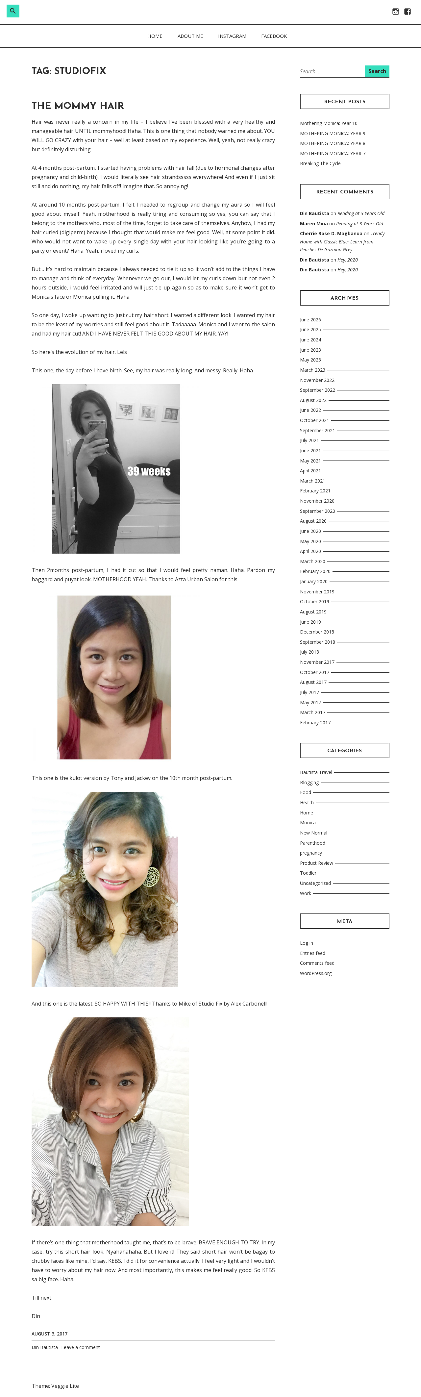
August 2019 (313, 612)
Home (154, 36)
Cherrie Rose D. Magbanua (331, 233)
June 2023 (310, 350)
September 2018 (317, 642)
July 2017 (309, 692)
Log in (306, 943)
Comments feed (317, 963)
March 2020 (312, 561)
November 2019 (317, 591)
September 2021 (317, 430)
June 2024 (310, 340)
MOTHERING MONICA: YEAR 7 (332, 153)
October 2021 (314, 420)
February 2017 (315, 722)
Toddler (308, 873)
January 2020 (314, 581)
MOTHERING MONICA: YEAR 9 (332, 133)
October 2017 (314, 672)
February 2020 (315, 571)
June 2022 (310, 410)
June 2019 (310, 622)
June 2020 (310, 531)
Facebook (274, 36)
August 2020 (313, 521)
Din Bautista (45, 1347)
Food (305, 792)
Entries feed (312, 953)
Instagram (232, 36)
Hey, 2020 (347, 260)
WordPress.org (316, 973)
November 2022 (317, 380)
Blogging (309, 782)
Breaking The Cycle (320, 163)
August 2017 (313, 682)
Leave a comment (80, 1347)
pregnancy (311, 853)
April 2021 (310, 470)
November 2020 (317, 501)
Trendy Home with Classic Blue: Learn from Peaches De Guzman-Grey (342, 241)
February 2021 (315, 490)
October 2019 (314, 601)
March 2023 (312, 370)
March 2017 (312, 712)
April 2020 (310, 551)
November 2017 (317, 662)
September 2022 (317, 390)
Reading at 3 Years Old (360, 213)
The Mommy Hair (78, 106)
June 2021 (310, 450)
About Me (190, 36)
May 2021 (310, 461)
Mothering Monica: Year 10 (329, 123)
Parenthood (312, 843)
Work (305, 893)
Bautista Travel (316, 772)
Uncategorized (315, 883)
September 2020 (317, 511)
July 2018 (309, 652)
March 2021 (312, 481)
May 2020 (310, 541)
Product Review (316, 863)
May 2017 (310, 702)
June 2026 (310, 319)
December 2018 (317, 632)
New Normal (313, 833)
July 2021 (309, 440)
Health (307, 802)
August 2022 (313, 400)
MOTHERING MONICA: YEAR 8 (332, 143)
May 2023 (310, 360)
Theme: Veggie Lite (55, 1385)
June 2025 (310, 329)
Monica (308, 822)
